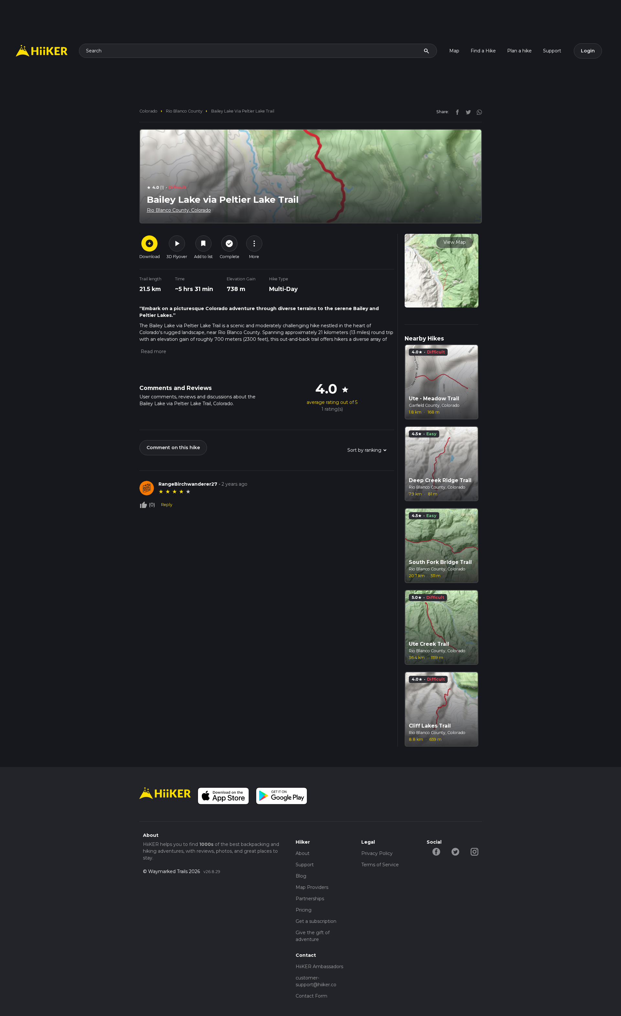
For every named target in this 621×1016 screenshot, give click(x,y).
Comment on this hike (173, 447)
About (303, 853)
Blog (301, 876)
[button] (152, 351)
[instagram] (477, 111)
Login (588, 51)
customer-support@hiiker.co (316, 981)
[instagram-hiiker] (474, 851)
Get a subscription (316, 921)
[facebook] (455, 111)
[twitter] (466, 111)
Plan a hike (519, 51)
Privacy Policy (377, 853)
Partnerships (310, 899)
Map (454, 51)
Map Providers (312, 887)
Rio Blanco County (184, 111)
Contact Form (311, 996)
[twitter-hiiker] (455, 851)
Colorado (148, 111)
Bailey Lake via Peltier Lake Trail (242, 111)
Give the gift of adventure (313, 936)
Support (552, 51)
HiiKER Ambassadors (319, 966)
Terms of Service (380, 865)
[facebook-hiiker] (436, 851)
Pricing (303, 910)
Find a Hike (483, 51)
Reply (166, 504)
